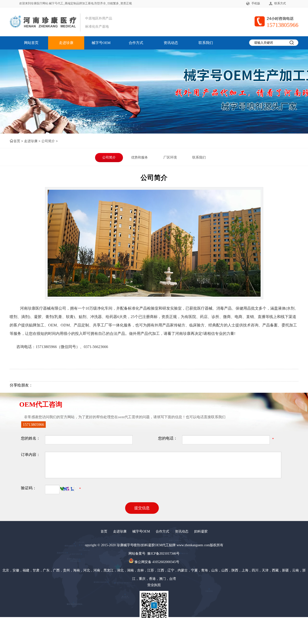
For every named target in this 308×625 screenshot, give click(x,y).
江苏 (150, 570)
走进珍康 (66, 43)
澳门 (162, 579)
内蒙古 (183, 570)
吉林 (140, 570)
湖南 (130, 570)
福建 (26, 570)
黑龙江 (108, 570)
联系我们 (206, 43)
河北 (86, 570)
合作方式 (136, 43)
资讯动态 (171, 43)
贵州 (66, 570)
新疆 (285, 570)
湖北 (120, 570)
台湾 (172, 579)
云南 (295, 570)
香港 (152, 579)
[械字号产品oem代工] (57, 21)
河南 (96, 570)
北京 (5, 570)
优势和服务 (139, 157)
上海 (245, 570)
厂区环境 (170, 157)
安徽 (16, 570)
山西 (224, 570)
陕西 (234, 570)
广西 (56, 570)
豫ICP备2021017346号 (163, 553)
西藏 (275, 570)
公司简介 (48, 141)
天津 (265, 570)
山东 (214, 570)
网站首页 (31, 43)
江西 (160, 570)
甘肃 (36, 570)
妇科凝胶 (201, 531)
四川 (255, 570)
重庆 (142, 579)
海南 (76, 570)
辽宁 (170, 570)
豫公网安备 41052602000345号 (156, 562)
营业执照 (154, 585)
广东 (46, 570)
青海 (204, 570)
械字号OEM (101, 43)
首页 (16, 141)
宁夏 (194, 570)
